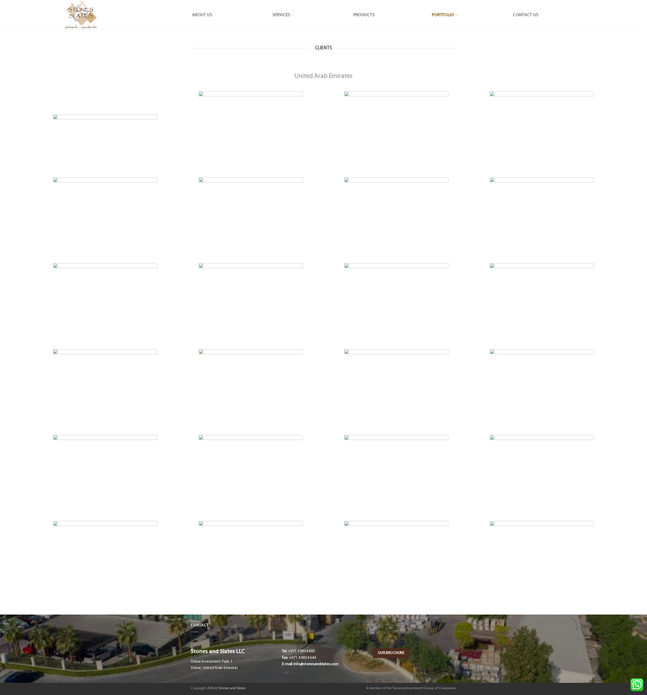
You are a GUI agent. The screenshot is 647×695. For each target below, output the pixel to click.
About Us (202, 15)
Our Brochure (391, 653)
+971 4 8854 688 (301, 651)
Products (364, 15)
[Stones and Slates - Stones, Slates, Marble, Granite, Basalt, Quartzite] (81, 14)
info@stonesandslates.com (316, 664)
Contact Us (526, 15)
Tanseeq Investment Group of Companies (424, 688)
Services (281, 15)
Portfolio (443, 15)
